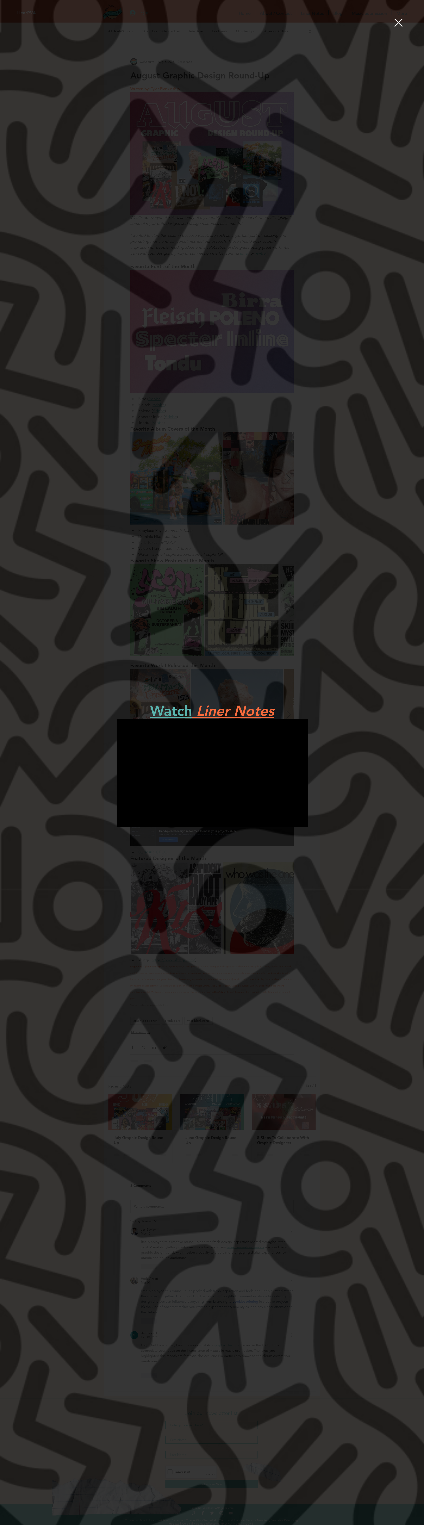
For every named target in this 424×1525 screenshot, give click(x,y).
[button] (398, 23)
